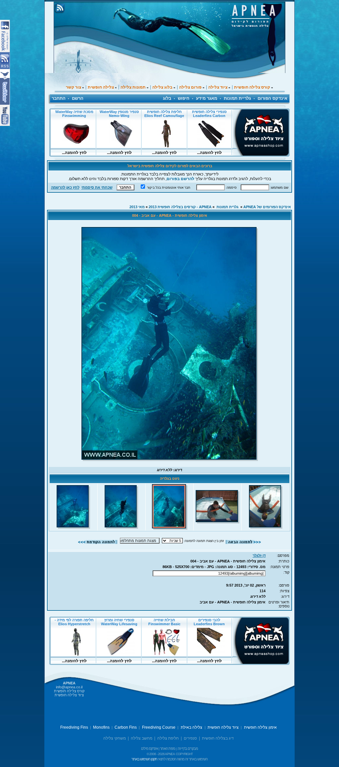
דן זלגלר (259, 555)
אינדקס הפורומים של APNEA (267, 207)
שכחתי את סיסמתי (97, 187)
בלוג (167, 98)
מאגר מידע (206, 98)
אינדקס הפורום (272, 98)
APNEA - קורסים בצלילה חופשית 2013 (180, 207)
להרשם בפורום (180, 178)
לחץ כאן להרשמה (65, 187)
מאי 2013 (137, 207)
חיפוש (183, 98)
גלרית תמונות (227, 207)
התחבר (59, 98)
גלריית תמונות (237, 98)
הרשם (77, 98)
